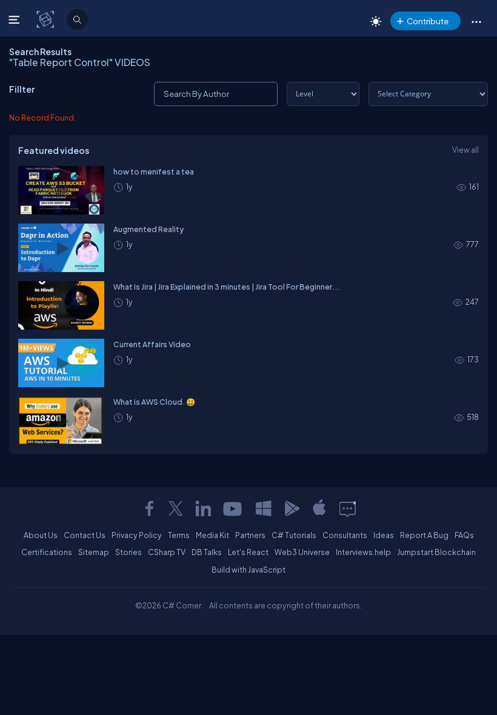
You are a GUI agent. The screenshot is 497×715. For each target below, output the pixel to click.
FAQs (464, 535)
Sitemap (93, 552)
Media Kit (212, 535)
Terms (179, 535)
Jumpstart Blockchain (436, 552)
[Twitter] (175, 508)
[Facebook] (149, 508)
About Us (41, 535)
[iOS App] (319, 508)
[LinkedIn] (203, 508)
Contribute (428, 21)
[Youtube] (233, 508)
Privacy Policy (137, 535)
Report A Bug (424, 535)
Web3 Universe (302, 552)
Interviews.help (363, 552)
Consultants (344, 535)
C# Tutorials (294, 535)
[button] (476, 21)
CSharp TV (166, 552)
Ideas (383, 535)
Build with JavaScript (248, 569)
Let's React (248, 552)
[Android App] (291, 508)
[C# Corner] (46, 18)
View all (465, 150)
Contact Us (84, 535)
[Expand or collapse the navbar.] (15, 19)
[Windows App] (264, 508)
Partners (250, 535)
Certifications (46, 552)
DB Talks (207, 552)
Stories (128, 552)
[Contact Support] (347, 508)
